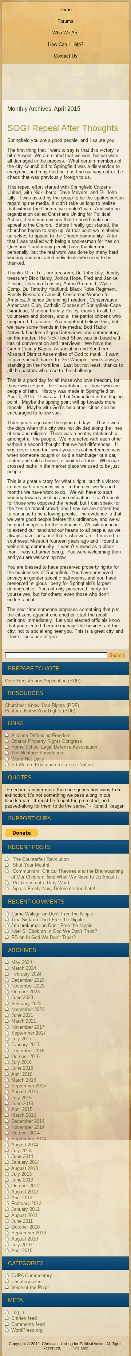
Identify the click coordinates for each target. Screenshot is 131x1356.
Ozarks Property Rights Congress (46, 741)
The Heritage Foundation (37, 752)
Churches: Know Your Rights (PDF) (42, 705)
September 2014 (28, 1138)
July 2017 (21, 1038)
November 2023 (27, 986)
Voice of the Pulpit (30, 1287)
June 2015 (22, 1103)
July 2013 (21, 1174)
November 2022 (27, 1009)
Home (65, 9)
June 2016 (22, 1068)
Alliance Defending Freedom (41, 735)
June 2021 (22, 1015)
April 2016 (21, 1074)
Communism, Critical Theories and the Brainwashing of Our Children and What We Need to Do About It (67, 874)
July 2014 (21, 1150)
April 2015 (21, 1109)
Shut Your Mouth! (31, 865)
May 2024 (21, 962)
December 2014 (27, 1121)
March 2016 (23, 1080)
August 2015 (24, 1091)
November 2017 (27, 1027)
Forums (65, 21)
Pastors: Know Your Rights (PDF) (40, 710)
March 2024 (23, 968)
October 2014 (25, 1133)
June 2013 (22, 1180)
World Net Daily (27, 759)
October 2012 (25, 1185)
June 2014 (22, 1156)
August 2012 (24, 1192)
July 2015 (21, 1097)
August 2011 (24, 1215)
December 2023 (27, 980)
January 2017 (25, 1044)
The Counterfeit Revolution (41, 859)
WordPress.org (27, 1330)
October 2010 (25, 1227)
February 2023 (26, 1003)
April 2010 (21, 1250)
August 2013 (24, 1168)
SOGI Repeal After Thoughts (62, 128)
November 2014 (27, 1127)
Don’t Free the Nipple (71, 914)
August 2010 (24, 1239)
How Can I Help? (65, 44)
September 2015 (28, 1085)
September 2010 (28, 1232)
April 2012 (21, 1197)
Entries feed (24, 1318)
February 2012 (26, 1203)
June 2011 (22, 1221)
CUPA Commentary (31, 1275)
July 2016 (21, 1062)
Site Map (80, 1348)
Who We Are (65, 32)
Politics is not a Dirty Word (41, 882)
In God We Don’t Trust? (72, 931)
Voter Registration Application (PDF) (42, 680)
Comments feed (28, 1324)
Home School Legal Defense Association (54, 747)
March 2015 (23, 1115)
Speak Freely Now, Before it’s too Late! (54, 888)
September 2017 (28, 1033)
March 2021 (23, 1021)
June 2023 (22, 997)
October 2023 (25, 991)
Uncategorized (26, 1281)
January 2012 (25, 1209)
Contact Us (66, 56)
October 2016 (25, 1056)
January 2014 (25, 1162)
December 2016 (27, 1050)
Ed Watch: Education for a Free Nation (52, 764)
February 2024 (26, 974)
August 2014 (24, 1144)
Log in (17, 1312)
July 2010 (21, 1244)
